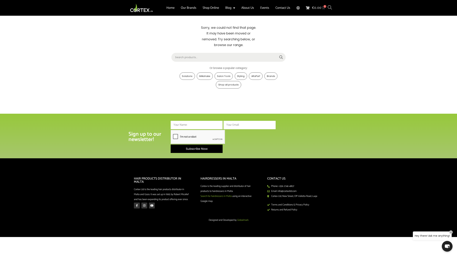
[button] (447, 246)
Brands (271, 76)
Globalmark (242, 220)
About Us (247, 8)
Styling (241, 76)
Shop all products (228, 84)
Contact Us (282, 8)
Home (170, 8)
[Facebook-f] (137, 205)
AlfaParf (255, 76)
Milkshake (204, 76)
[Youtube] (152, 205)
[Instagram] (144, 205)
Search (281, 57)
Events (264, 8)
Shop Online (211, 8)
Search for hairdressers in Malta (216, 196)
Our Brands (188, 8)
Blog (228, 8)
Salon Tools (223, 76)
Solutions (187, 76)
